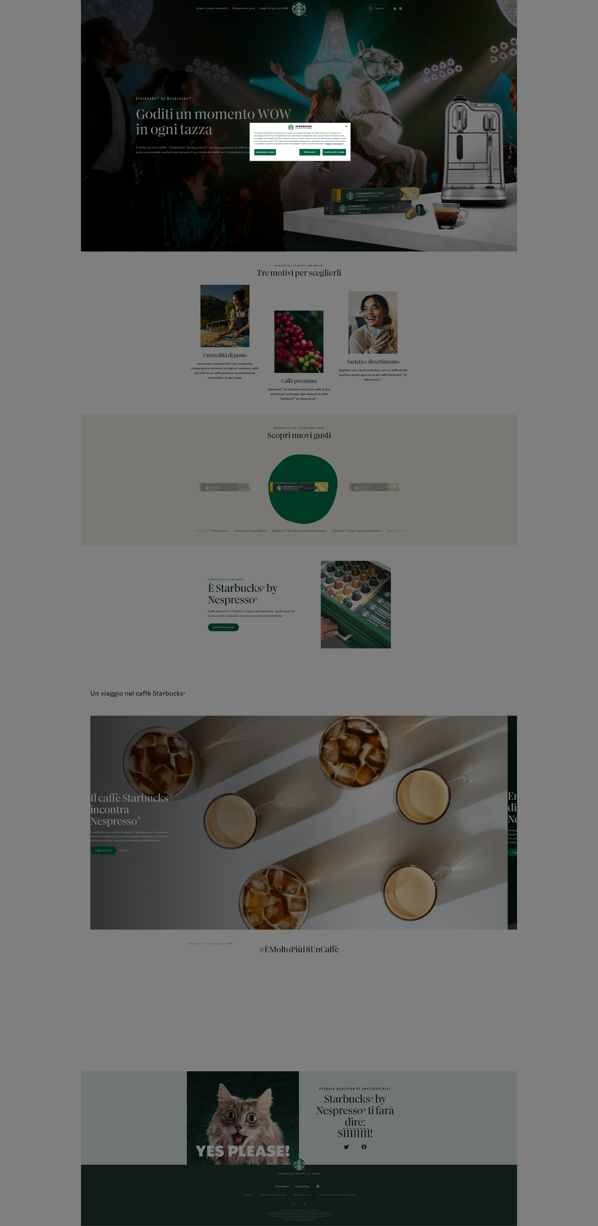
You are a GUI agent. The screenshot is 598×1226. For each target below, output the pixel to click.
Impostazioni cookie (265, 152)
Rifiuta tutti (309, 152)
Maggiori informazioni (334, 144)
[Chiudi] (346, 126)
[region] (300, 142)
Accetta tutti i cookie (334, 152)
